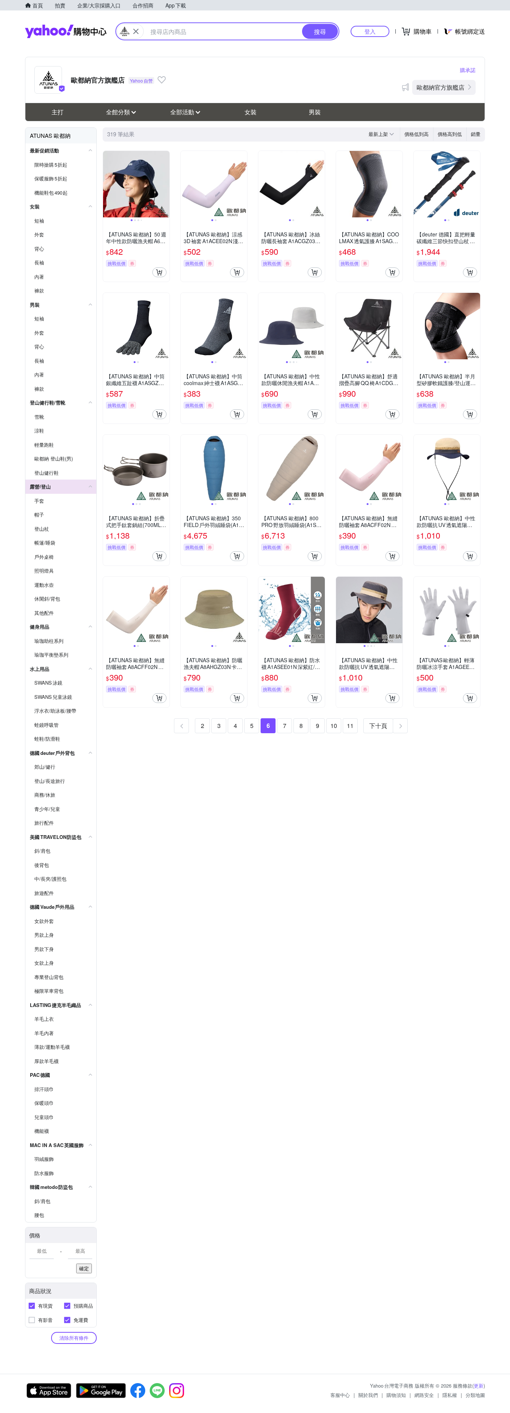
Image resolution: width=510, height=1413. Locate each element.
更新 (478, 1385)
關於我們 (368, 1394)
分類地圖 (475, 1394)
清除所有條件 (73, 1337)
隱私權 (449, 1394)
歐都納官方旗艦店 (440, 87)
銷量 (476, 133)
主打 (57, 112)
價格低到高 (416, 133)
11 (350, 725)
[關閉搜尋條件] (135, 31)
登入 (370, 31)
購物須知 (396, 1394)
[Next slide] (165, 184)
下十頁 (378, 725)
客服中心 (340, 1394)
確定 (84, 1268)
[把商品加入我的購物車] (159, 272)
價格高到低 (450, 133)
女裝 (250, 112)
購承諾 (468, 70)
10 (333, 725)
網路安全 (424, 1394)
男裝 (315, 112)
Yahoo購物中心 (65, 31)
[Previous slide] (108, 184)
